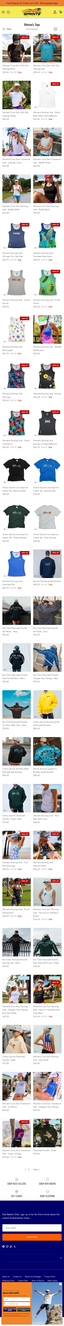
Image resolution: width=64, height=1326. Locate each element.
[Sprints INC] (32, 12)
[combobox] (5, 1304)
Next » (36, 1169)
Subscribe (32, 1237)
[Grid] (55, 29)
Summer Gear (51, 3)
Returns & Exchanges (33, 1276)
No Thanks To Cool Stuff (23, 1309)
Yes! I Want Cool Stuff (10, 1309)
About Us (6, 1276)
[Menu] (3, 12)
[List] (60, 29)
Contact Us (17, 1276)
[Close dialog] (60, 1284)
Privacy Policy (50, 1276)
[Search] (10, 12)
